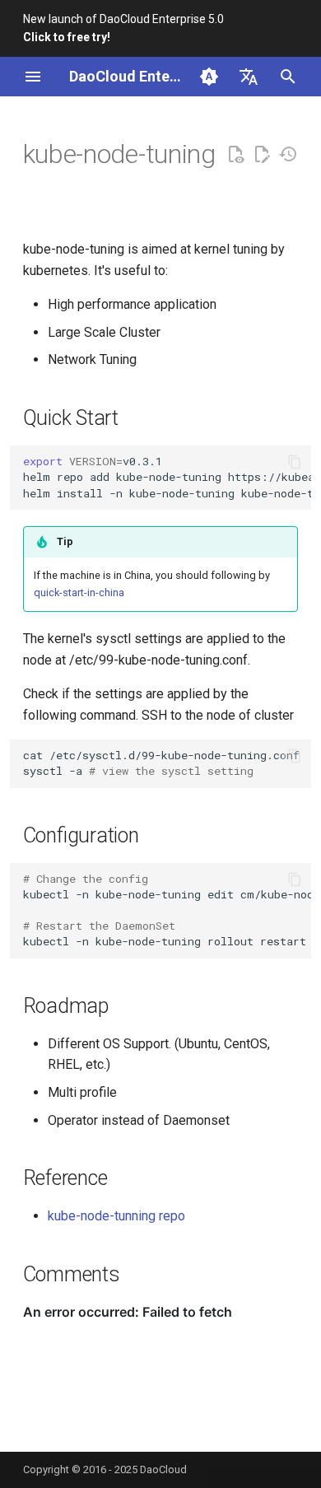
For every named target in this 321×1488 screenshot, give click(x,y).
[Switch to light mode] (209, 76)
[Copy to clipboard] (295, 462)
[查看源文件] (235, 155)
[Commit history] (288, 155)
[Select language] (248, 76)
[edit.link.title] (262, 155)
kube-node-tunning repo (116, 1216)
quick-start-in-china (79, 592)
